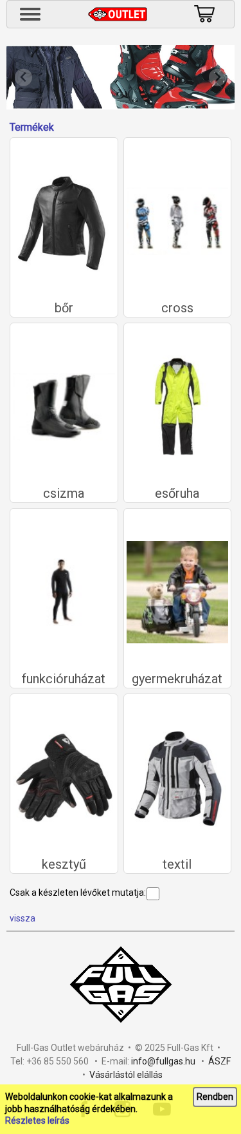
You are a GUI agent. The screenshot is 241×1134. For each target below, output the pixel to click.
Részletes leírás (37, 1120)
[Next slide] (217, 77)
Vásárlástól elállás (126, 1075)
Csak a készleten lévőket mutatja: (78, 892)
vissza (22, 918)
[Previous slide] (23, 77)
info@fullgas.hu (163, 1061)
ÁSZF (219, 1061)
